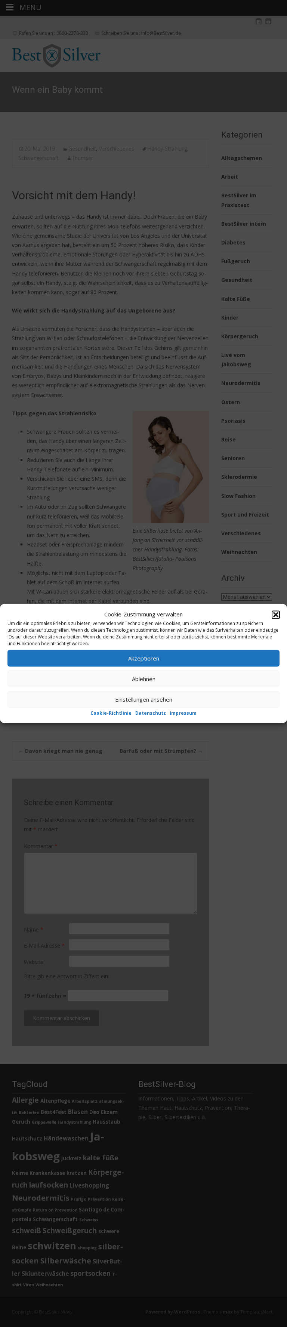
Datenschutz (150, 713)
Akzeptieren (143, 658)
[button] (276, 614)
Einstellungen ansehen (143, 699)
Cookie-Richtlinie (111, 713)
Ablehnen (143, 679)
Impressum (183, 713)
